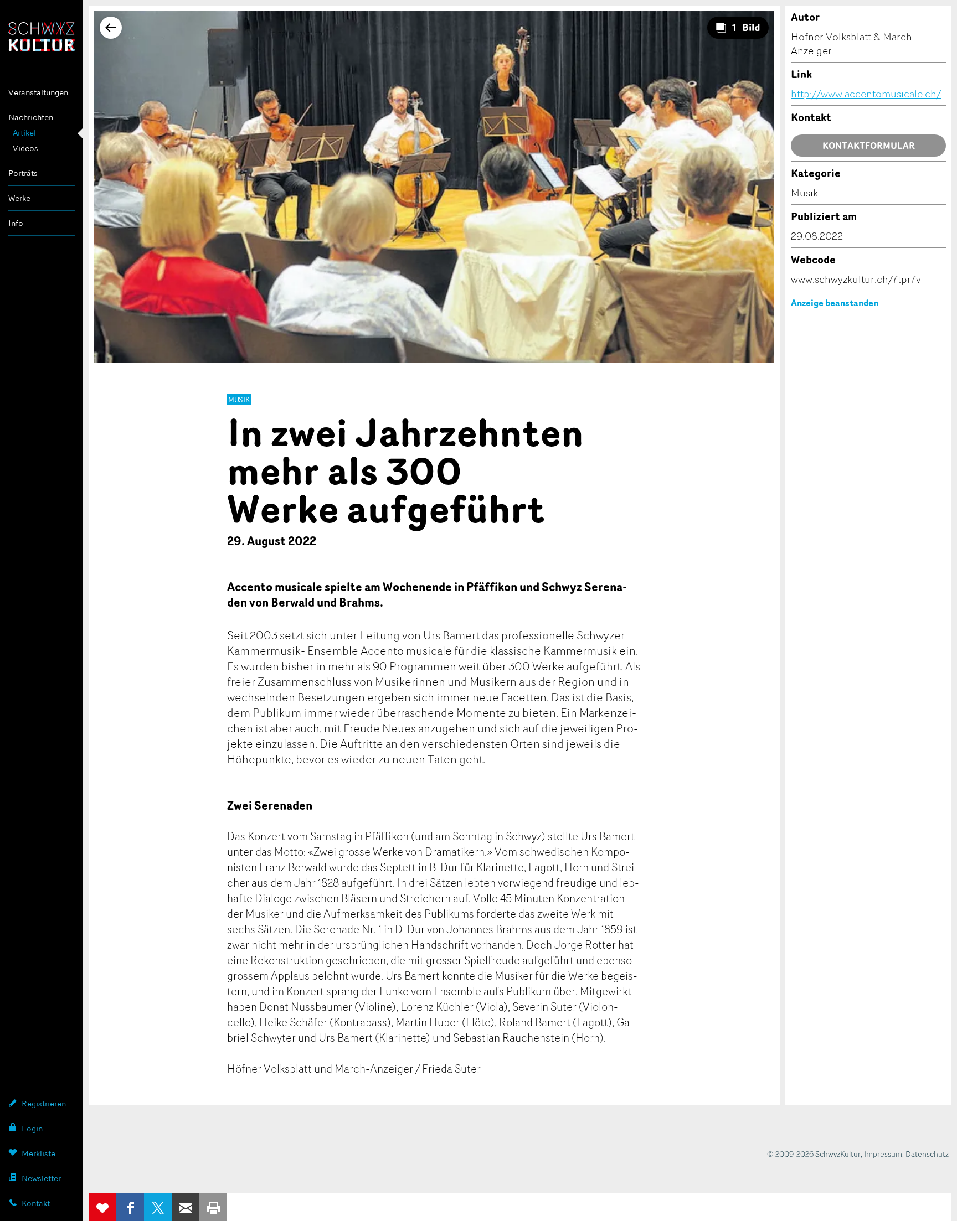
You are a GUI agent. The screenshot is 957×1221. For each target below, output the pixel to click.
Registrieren (44, 1103)
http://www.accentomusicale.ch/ (866, 93)
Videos (25, 148)
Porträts (23, 173)
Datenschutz (927, 1153)
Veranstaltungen (38, 92)
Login (32, 1128)
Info (15, 223)
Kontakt (36, 1203)
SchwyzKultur (41, 37)
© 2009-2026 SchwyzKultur (814, 1153)
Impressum (883, 1153)
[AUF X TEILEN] (158, 1207)
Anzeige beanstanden (834, 302)
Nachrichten (30, 117)
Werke (19, 198)
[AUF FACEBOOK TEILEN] (130, 1207)
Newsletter (41, 1178)
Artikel (24, 132)
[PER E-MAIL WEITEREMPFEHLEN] (185, 1207)
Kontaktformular (868, 145)
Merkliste (38, 1153)
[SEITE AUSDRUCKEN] (213, 1207)
